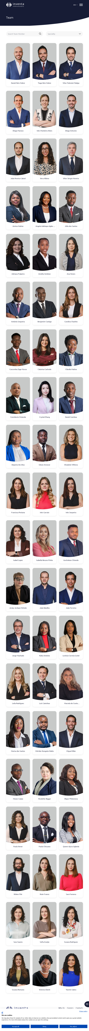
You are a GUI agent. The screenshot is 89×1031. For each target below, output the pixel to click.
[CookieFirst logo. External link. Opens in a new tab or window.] (2, 1013)
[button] (75, 5)
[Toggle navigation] (81, 5)
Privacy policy (83, 1011)
